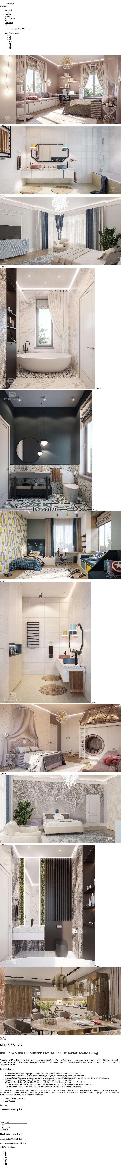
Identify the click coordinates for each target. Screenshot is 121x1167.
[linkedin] (5, 1151)
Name (2, 1122)
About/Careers (10, 18)
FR (10, 25)
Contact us (9, 23)
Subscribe (4, 1129)
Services (8, 16)
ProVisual (10, 4)
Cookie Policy (16, 1139)
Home (7, 12)
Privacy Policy (5, 1139)
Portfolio (8, 14)
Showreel (3, 6)
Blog (6, 21)
